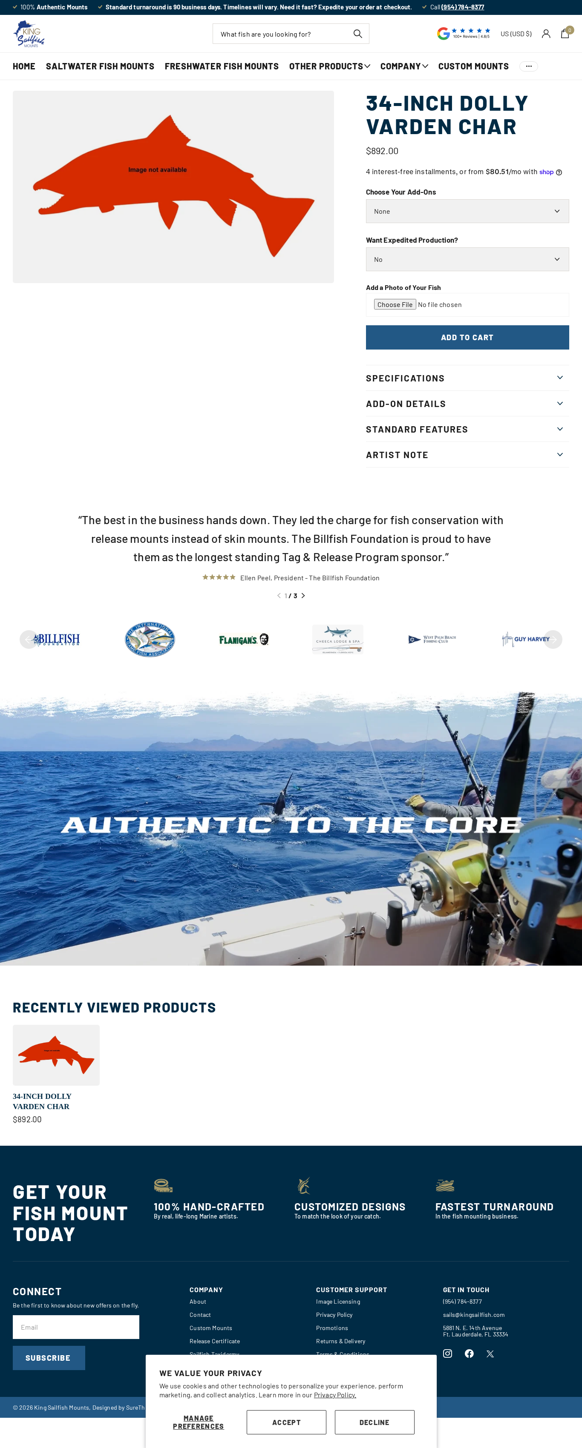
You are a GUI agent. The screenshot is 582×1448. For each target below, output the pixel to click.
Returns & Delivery (340, 1341)
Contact (200, 1314)
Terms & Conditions (342, 1354)
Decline (375, 1422)
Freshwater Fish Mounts (222, 66)
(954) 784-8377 (462, 1301)
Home (24, 66)
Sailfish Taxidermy (214, 1354)
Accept (286, 1422)
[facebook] (469, 1353)
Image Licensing (338, 1301)
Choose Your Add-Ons (401, 191)
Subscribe (49, 1357)
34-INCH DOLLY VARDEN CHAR (42, 1101)
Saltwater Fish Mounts (100, 66)
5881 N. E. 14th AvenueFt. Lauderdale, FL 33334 (476, 1331)
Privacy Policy (334, 1314)
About (198, 1301)
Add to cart (467, 337)
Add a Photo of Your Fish (403, 287)
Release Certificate (215, 1341)
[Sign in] (546, 33)
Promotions (332, 1327)
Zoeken (357, 33)
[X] (490, 1354)
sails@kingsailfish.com (474, 1314)
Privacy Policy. (335, 1395)
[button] (279, 595)
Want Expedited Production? (412, 239)
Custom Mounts (473, 66)
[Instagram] (447, 1353)
